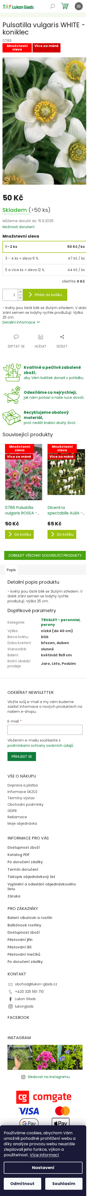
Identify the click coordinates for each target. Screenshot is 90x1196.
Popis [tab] (11, 569)
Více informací (44, 1155)
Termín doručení (23, 869)
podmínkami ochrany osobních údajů (40, 745)
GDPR (12, 810)
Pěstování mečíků (24, 954)
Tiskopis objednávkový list (31, 876)
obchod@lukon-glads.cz (36, 984)
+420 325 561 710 (29, 991)
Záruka (14, 896)
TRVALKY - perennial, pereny (60, 622)
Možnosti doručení (18, 227)
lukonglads (24, 1006)
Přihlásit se (22, 756)
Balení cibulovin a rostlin (30, 917)
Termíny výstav (21, 798)
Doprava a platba (23, 785)
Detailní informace (18, 322)
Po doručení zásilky (25, 862)
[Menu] (79, 6)
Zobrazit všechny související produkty (45, 555)
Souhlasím (63, 1184)
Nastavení (43, 1168)
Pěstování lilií (20, 947)
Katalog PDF (19, 854)
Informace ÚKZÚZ (23, 791)
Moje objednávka (22, 823)
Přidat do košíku (48, 294)
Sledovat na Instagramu (49, 1076)
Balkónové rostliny (24, 925)
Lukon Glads (25, 998)
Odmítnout (22, 1184)
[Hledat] (53, 6)
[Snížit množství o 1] (20, 298)
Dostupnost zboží (24, 847)
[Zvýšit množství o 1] (20, 292)
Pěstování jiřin (20, 939)
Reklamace (17, 816)
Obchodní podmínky (26, 804)
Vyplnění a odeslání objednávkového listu (42, 886)
